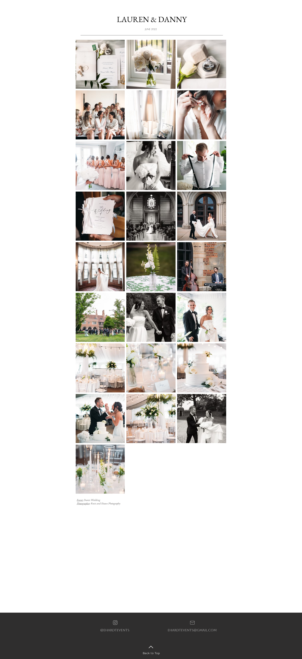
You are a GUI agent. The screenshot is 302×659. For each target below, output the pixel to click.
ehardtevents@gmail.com (192, 630)
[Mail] (192, 623)
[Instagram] (115, 623)
